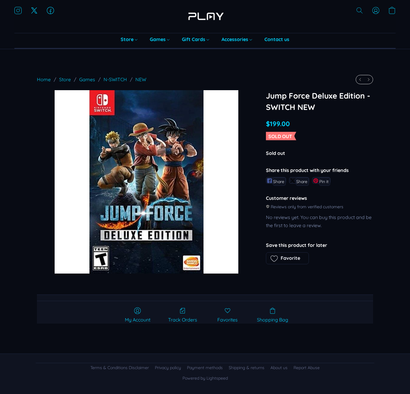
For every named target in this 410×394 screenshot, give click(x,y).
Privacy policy (168, 367)
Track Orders (182, 320)
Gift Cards (194, 39)
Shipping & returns (246, 367)
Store (128, 39)
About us (279, 367)
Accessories (235, 39)
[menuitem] (360, 79)
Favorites (227, 320)
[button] (205, 16)
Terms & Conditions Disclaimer (119, 367)
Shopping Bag (272, 320)
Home (44, 79)
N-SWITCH (115, 79)
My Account (137, 320)
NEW (140, 79)
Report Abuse (307, 367)
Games (158, 39)
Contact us (276, 39)
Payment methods (205, 367)
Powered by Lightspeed (205, 378)
